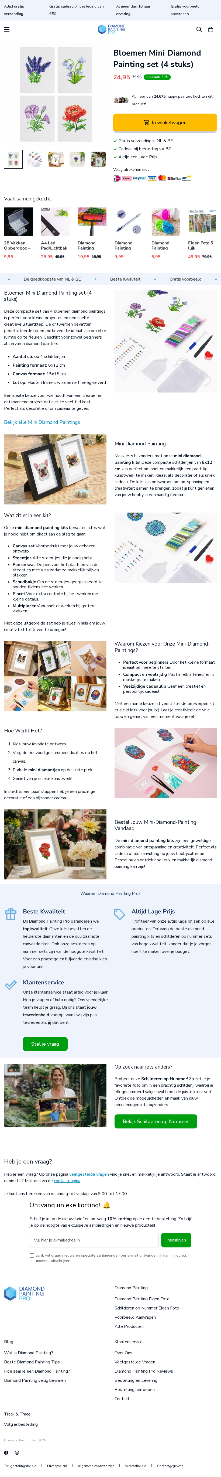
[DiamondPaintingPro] (6, 1453)
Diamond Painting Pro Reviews (144, 1371)
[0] (211, 29)
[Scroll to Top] (210, 1447)
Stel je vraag (45, 1044)
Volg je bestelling (21, 1424)
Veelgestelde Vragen (135, 1362)
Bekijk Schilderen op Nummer (156, 1121)
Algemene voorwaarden (96, 1466)
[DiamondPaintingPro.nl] (17, 1453)
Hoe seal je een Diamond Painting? (37, 1371)
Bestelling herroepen (135, 1390)
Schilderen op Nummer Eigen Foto (147, 1308)
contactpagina (67, 1181)
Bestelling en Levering (136, 1380)
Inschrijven (176, 1240)
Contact (122, 1399)
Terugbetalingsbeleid (20, 1466)
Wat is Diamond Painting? (28, 1353)
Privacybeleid (57, 1466)
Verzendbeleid (135, 1466)
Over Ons (123, 1353)
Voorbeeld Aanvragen (135, 1317)
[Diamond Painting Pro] (110, 29)
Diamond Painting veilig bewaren (35, 1380)
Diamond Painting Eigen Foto (142, 1299)
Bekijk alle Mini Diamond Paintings (42, 422)
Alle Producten (129, 1326)
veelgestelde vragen (89, 1174)
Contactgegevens (170, 1466)
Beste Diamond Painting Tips (32, 1362)
